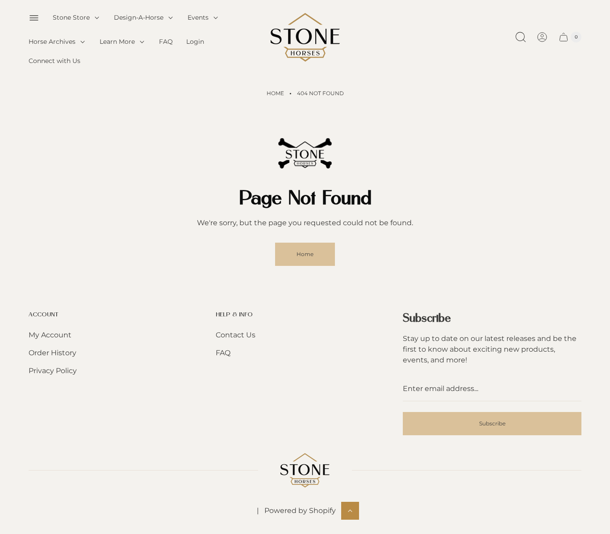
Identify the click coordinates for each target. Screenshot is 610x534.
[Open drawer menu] (34, 18)
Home (275, 93)
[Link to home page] (305, 470)
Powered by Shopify (300, 510)
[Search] (521, 37)
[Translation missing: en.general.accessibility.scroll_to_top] (350, 511)
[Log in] (542, 37)
